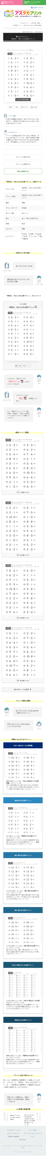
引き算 (38, 234)
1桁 (41, 236)
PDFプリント (14, 381)
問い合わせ (23, 1139)
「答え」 (23, 398)
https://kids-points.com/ (26, 1151)
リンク (33, 1136)
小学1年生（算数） (36, 23)
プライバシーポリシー (13, 1133)
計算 (25, 236)
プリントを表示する (23, 157)
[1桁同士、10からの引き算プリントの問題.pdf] (23, 76)
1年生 (25, 234)
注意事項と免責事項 (13, 1136)
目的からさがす (38, 7)
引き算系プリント (17, 25)
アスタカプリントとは (13, 1130)
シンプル (33, 236)
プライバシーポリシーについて (33, 1133)
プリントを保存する (23, 164)
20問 (31, 234)
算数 (23, 203)
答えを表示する (23, 171)
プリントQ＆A (32, 1130)
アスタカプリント (24, 23)
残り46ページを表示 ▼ (22, 689)
